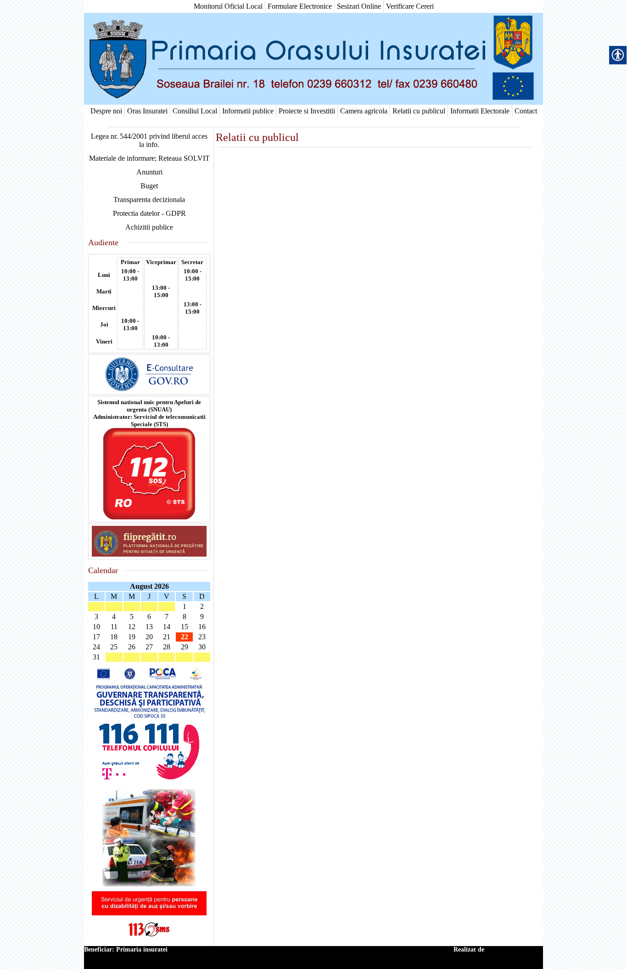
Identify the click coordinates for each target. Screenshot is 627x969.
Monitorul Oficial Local (228, 6)
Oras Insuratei (147, 111)
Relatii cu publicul (418, 111)
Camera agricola (363, 111)
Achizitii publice (149, 227)
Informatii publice (248, 111)
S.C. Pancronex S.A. (514, 949)
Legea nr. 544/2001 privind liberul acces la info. (149, 140)
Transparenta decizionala (149, 199)
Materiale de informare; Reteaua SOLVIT (149, 158)
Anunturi (149, 172)
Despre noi (106, 111)
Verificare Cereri (410, 6)
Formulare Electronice (300, 6)
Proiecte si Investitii (307, 111)
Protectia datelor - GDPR (149, 213)
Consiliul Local (195, 111)
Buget (149, 186)
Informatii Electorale (479, 111)
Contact (526, 111)
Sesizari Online (359, 6)
